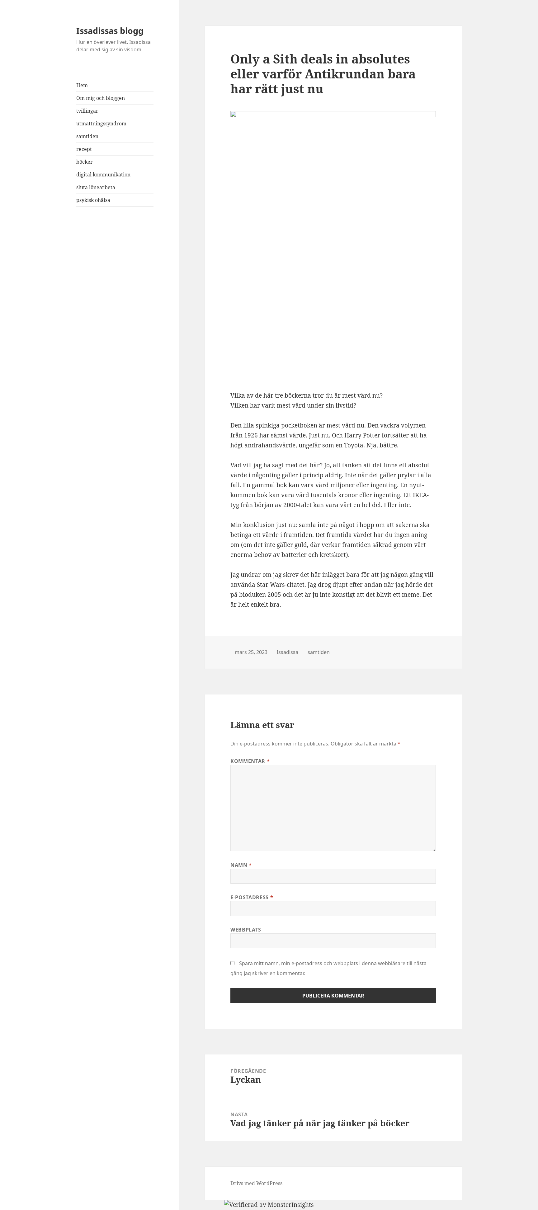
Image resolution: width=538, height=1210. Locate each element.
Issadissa (287, 652)
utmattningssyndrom (101, 123)
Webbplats (245, 929)
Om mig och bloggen (100, 98)
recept (84, 149)
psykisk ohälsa (93, 200)
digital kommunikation (103, 174)
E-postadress (251, 897)
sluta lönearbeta (95, 187)
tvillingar (87, 110)
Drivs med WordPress (256, 1183)
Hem (82, 85)
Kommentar (250, 761)
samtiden (87, 136)
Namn (241, 865)
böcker (84, 161)
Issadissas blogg (110, 30)
